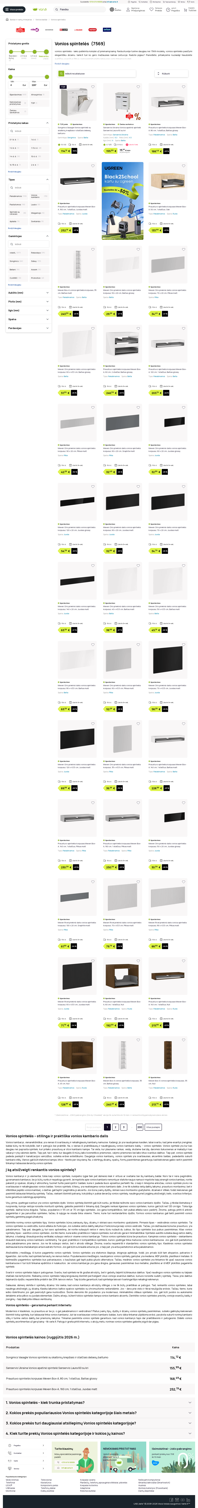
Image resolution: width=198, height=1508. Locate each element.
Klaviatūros (46, 1482)
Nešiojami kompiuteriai (149, 1479)
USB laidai (10, 1488)
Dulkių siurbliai (47, 1490)
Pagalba (134, 2)
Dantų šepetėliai (146, 1490)
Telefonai (10, 1482)
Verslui (183, 2)
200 (139, 1127)
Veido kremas (12, 1479)
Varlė (192, 2)
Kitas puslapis (153, 1127)
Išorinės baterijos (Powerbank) (153, 1488)
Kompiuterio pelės (49, 1485)
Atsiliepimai (157, 2)
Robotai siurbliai (88, 1490)
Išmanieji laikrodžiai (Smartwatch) (154, 1482)
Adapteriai (85, 1488)
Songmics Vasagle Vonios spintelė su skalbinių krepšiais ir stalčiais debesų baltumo (74, 130)
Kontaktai (144, 2)
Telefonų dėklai (48, 1488)
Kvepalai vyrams (87, 1479)
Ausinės (142, 1485)
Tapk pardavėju (170, 2)
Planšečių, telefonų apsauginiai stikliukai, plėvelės (103, 1482)
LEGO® (9, 1485)
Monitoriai (10, 1490)
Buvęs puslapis (94, 1127)
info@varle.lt (112, 2)
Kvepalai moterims (89, 1485)
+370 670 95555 (95, 2)
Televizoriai (46, 1479)
